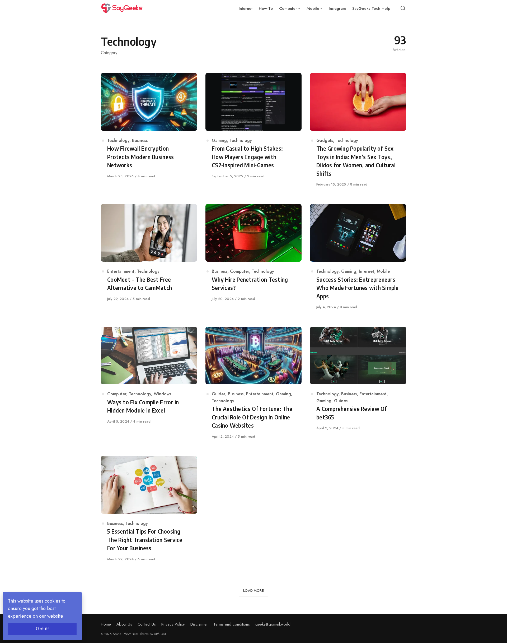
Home (106, 624)
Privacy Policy (173, 624)
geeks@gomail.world (272, 624)
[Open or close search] (403, 8)
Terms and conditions (231, 624)
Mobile (383, 271)
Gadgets (324, 140)
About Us (124, 624)
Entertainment (120, 271)
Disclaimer (199, 624)
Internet (366, 271)
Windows (162, 394)
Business (140, 140)
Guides (218, 394)
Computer (239, 271)
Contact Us (147, 624)
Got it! (42, 628)
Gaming (219, 140)
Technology (118, 140)
